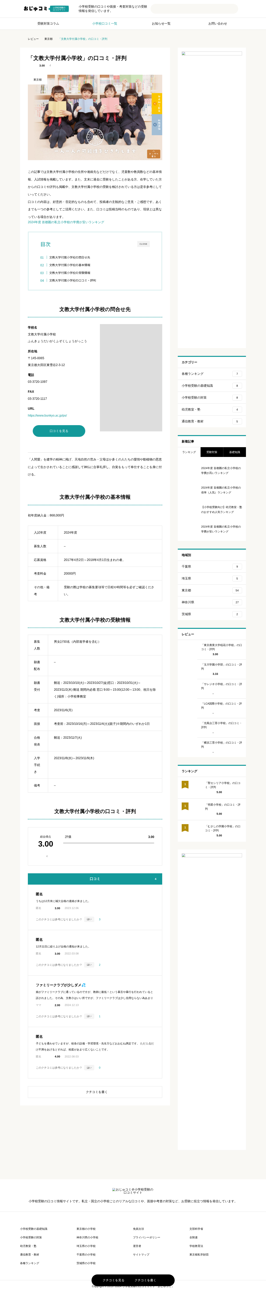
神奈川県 (210, 602)
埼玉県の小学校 (86, 1246)
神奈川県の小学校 (87, 1237)
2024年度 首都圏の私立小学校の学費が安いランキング (66, 222)
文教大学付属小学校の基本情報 (69, 265)
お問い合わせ (217, 23)
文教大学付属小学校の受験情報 (69, 272)
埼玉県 (210, 578)
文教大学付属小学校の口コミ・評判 (72, 280)
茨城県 (210, 614)
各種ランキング (210, 373)
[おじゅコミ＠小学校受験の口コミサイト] (46, 8)
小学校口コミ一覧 (104, 23)
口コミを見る (59, 431)
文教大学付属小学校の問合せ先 (69, 257)
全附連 (193, 1237)
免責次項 (138, 1228)
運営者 (137, 1246)
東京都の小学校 (86, 1228)
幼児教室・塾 (210, 409)
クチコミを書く (143, 1280)
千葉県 (210, 566)
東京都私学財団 (199, 1254)
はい (89, 919)
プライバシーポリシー (146, 1237)
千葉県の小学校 (86, 1254)
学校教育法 (196, 1246)
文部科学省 (196, 1228)
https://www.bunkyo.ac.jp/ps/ (47, 415)
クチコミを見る (111, 1280)
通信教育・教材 (210, 421)
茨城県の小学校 (86, 1263)
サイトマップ (141, 1254)
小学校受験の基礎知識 (210, 385)
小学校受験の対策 (210, 397)
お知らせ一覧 (161, 23)
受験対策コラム (48, 23)
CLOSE (143, 244)
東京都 (37, 79)
